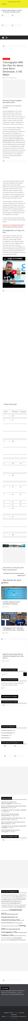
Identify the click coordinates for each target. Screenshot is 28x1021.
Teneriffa (12, 925)
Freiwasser (22, 895)
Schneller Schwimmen (6, 730)
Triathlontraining (18, 935)
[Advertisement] (14, 89)
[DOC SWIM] (3, 37)
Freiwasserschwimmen (7, 897)
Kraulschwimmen (15, 901)
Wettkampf (15, 940)
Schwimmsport (12, 914)
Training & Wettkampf (6, 733)
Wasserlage (18, 938)
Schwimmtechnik (9, 917)
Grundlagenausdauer (7, 899)
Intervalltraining (20, 899)
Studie (4, 922)
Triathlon (7, 935)
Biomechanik (15, 895)
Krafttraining (5, 901)
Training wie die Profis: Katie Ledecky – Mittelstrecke (14, 574)
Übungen (22, 940)
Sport (22, 920)
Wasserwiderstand (6, 939)
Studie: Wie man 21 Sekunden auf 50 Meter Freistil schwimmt (13, 569)
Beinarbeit (9, 895)
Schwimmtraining (10, 920)
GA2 (20, 897)
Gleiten (24, 897)
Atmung (3, 895)
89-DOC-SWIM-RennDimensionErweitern (13, 227)
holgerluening (13, 77)
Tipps (16, 925)
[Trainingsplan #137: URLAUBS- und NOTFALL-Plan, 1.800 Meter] (14, 613)
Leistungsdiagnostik (15, 903)
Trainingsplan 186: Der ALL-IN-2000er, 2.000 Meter (13, 810)
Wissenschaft (4, 737)
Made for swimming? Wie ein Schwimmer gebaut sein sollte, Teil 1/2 (13, 656)
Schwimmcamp (5, 910)
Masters (12, 905)
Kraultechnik (5, 903)
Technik (10, 923)
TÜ (24, 935)
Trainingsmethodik (13, 929)
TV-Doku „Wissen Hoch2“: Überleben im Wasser (11, 603)
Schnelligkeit (20, 907)
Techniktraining (18, 922)
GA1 (15, 897)
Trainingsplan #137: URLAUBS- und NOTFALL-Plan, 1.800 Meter (13, 629)
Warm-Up (3, 938)
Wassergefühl (10, 938)
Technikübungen (5, 925)
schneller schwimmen (9, 907)
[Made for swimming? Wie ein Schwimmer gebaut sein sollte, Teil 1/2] (14, 639)
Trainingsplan (9, 932)
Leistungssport (5, 905)
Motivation (18, 905)
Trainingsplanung (22, 932)
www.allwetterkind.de (18, 994)
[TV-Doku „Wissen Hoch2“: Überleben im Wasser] (14, 587)
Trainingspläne (6, 58)
